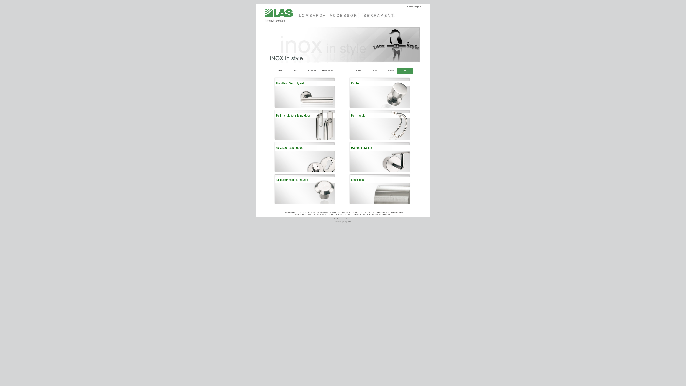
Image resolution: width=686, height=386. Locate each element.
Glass (374, 71)
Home (281, 71)
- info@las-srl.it (397, 212)
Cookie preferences (352, 219)
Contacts (312, 71)
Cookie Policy (341, 219)
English (417, 7)
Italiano (410, 7)
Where (296, 71)
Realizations (327, 71)
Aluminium (389, 71)
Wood (358, 71)
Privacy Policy (332, 219)
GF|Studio (347, 222)
